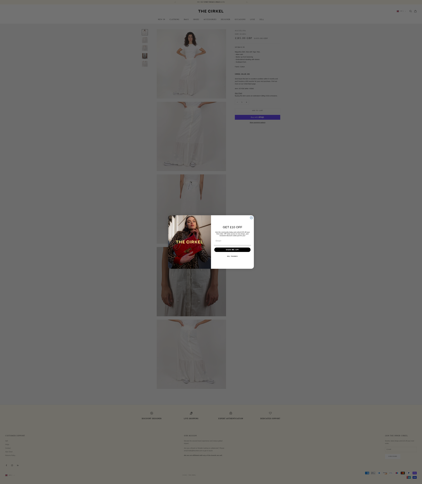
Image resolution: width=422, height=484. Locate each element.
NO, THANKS (232, 256)
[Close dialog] (251, 217)
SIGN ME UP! (232, 250)
